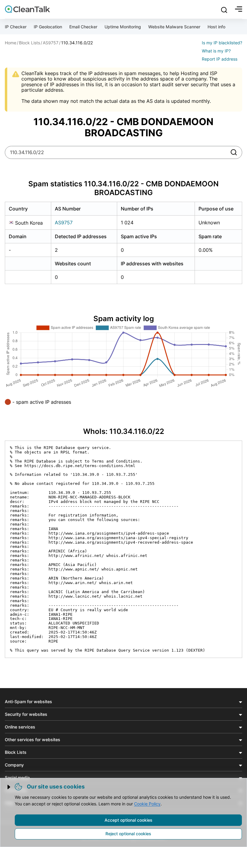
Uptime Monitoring (123, 26)
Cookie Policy (147, 803)
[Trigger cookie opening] (9, 787)
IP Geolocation (48, 26)
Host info (216, 26)
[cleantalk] (27, 9)
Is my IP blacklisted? (222, 42)
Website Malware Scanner (174, 26)
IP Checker (16, 26)
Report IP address (219, 59)
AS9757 (64, 223)
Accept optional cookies (128, 820)
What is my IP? (216, 50)
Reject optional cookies (128, 833)
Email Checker (83, 26)
